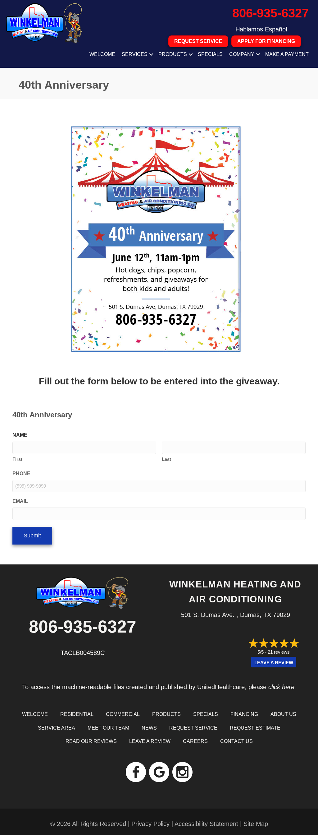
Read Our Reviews (91, 741)
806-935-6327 (270, 13)
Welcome (102, 54)
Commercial (123, 714)
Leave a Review (273, 662)
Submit (32, 535)
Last (166, 459)
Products (172, 54)
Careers (195, 741)
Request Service (193, 727)
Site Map (255, 823)
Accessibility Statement (206, 823)
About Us (283, 714)
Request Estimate (255, 727)
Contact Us (236, 741)
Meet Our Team (108, 727)
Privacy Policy (150, 823)
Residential (76, 714)
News (149, 727)
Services (135, 54)
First (17, 459)
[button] (151, 54)
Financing (244, 714)
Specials (210, 54)
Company (241, 54)
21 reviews (279, 652)
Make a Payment (287, 54)
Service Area (56, 727)
